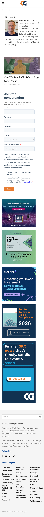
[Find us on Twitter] (6, 455)
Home (4, 10)
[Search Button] (40, 416)
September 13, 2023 (12, 84)
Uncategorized (36, 488)
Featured (9, 72)
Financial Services (20, 468)
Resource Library (34, 480)
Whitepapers (36, 501)
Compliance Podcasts (7, 475)
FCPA (4, 497)
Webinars (34, 494)
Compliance (7, 471)
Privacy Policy (8, 424)
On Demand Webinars (35, 468)
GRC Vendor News (21, 480)
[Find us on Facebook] (2, 455)
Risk (32, 485)
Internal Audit (19, 491)
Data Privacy (7, 483)
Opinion (33, 473)
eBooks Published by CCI (7, 488)
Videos (33, 491)
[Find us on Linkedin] (10, 455)
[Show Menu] (3, 3)
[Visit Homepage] (23, 3)
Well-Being (35, 498)
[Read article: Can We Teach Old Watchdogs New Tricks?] (22, 65)
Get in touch (21, 441)
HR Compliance (21, 486)
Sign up (26, 443)
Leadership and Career (21, 496)
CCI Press (6, 467)
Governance (21, 476)
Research (34, 476)
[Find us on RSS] (14, 455)
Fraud (18, 473)
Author (10, 10)
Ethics (4, 493)
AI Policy (19, 424)
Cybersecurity (8, 479)
